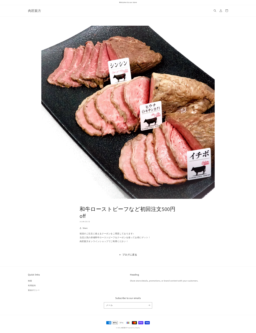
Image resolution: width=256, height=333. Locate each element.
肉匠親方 (124, 328)
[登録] (149, 305)
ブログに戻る (129, 254)
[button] (215, 11)
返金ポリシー (34, 290)
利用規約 (32, 285)
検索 (30, 281)
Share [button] (85, 228)
